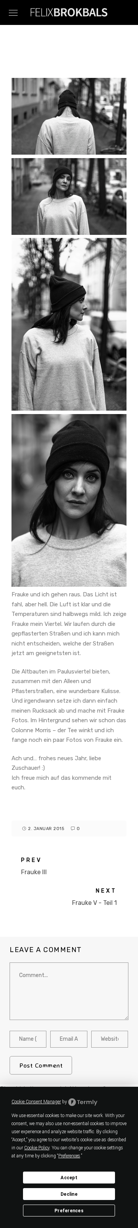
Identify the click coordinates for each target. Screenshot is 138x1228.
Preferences (69, 1210)
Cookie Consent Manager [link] (36, 1101)
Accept (69, 1177)
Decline (69, 1194)
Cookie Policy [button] (36, 1147)
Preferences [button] (69, 1156)
